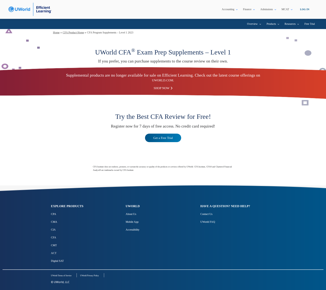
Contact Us (206, 214)
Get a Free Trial (163, 138)
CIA (53, 229)
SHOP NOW (161, 88)
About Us (131, 214)
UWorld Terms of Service (61, 275)
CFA (53, 237)
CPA (53, 214)
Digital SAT (57, 260)
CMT (54, 245)
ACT (54, 253)
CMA (54, 221)
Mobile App (132, 221)
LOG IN (304, 9)
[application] (236, 9)
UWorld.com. (163, 80)
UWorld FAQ (207, 221)
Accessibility (132, 229)
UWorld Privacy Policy (89, 275)
